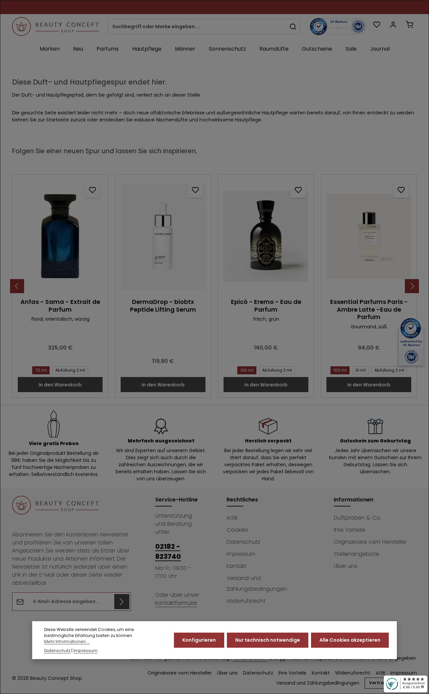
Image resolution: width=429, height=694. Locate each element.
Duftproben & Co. (357, 518)
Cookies (237, 530)
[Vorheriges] (17, 286)
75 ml (41, 370)
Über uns (345, 566)
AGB (232, 518)
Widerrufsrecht (246, 601)
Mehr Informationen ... (67, 642)
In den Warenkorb (60, 384)
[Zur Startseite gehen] (55, 26)
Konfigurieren (199, 640)
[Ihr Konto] (393, 24)
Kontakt (236, 566)
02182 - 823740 (168, 551)
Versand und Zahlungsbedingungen (257, 583)
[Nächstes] (412, 286)
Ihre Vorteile (349, 530)
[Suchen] (293, 26)
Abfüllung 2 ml (70, 370)
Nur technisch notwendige (267, 640)
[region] (214, 286)
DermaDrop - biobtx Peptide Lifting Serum (163, 305)
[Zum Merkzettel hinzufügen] (92, 190)
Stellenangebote (356, 554)
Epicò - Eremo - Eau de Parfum (266, 305)
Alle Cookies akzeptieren (349, 640)
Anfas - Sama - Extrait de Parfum (60, 305)
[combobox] (197, 26)
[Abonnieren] (121, 601)
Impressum (241, 554)
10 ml (360, 370)
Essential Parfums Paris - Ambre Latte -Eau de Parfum (369, 309)
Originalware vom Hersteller (370, 542)
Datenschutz (243, 542)
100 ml (246, 370)
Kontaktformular (176, 603)
